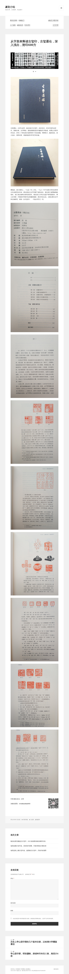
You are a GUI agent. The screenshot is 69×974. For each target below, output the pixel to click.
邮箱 (12, 910)
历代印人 (13, 969)
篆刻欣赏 (20, 25)
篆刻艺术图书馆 (53, 20)
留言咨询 (56, 969)
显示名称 (13, 903)
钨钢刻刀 (21, 20)
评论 (12, 878)
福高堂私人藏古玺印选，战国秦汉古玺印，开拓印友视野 (28, 850)
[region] (34, 63)
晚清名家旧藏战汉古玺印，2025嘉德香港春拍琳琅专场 (28, 841)
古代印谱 (55, 25)
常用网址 (23, 969)
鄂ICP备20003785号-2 (27, 970)
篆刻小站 (10, 6)
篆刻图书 (37, 819)
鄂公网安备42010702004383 (39, 970)
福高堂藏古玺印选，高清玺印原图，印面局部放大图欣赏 (28, 846)
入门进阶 (13, 25)
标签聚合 (28, 969)
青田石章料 (13, 20)
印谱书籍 (25, 819)
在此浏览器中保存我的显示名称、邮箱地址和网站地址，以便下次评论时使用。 (33, 918)
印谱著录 (18, 969)
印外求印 (27, 25)
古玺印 (32, 819)
